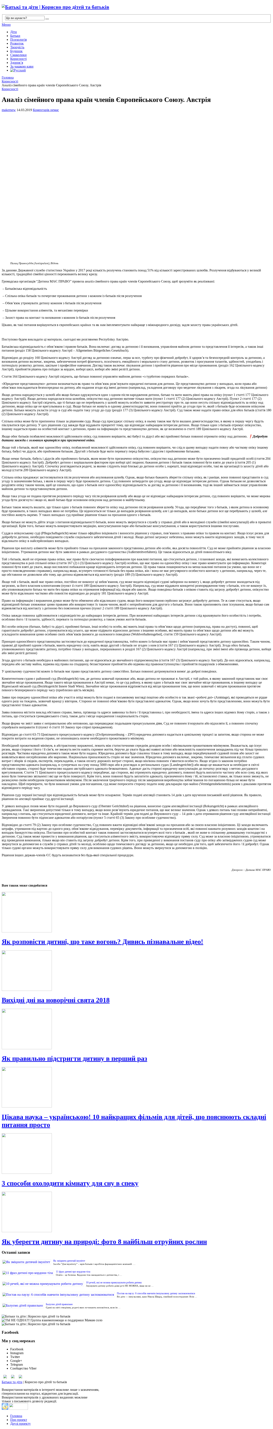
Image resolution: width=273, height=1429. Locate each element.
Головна (8, 77)
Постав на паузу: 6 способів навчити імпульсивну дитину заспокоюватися (156, 1293)
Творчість (17, 47)
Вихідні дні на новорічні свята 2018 (56, 1000)
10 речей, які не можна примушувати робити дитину (114, 1282)
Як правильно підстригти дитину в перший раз (74, 1058)
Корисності (18, 59)
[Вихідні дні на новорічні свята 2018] (136, 971)
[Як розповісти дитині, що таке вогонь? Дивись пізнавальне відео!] (136, 912)
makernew (9, 110)
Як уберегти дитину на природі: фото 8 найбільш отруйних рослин (104, 1241)
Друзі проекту (20, 1423)
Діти (13, 32)
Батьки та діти (12, 1382)
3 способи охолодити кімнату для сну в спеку (70, 1183)
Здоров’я (16, 62)
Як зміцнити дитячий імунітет (69, 1260)
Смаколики (18, 55)
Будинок (16, 51)
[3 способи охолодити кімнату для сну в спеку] (136, 1154)
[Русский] (18, 70)
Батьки (15, 36)
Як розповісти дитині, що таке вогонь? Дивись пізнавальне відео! (102, 941)
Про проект (18, 1420)
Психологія (18, 39)
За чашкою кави (21, 66)
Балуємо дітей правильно (59, 1304)
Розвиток (17, 43)
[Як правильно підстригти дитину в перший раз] (136, 1029)
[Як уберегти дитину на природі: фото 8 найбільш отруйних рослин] (136, 1212)
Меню (6, 24)
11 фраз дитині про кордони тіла (73, 1271)
